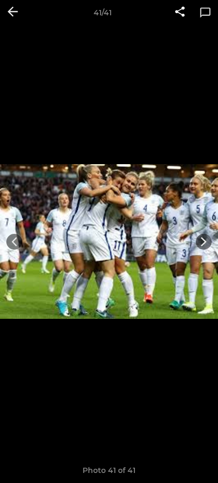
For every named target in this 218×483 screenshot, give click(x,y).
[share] (180, 12)
